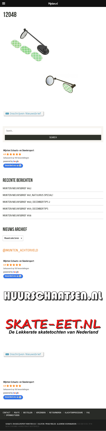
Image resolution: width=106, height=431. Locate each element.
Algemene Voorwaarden (66, 424)
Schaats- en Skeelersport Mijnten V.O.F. (21, 424)
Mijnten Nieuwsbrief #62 (17, 188)
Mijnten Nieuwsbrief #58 (17, 215)
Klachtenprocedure (74, 412)
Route (17, 412)
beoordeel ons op (11, 165)
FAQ (88, 412)
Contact (6, 412)
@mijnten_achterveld (20, 250)
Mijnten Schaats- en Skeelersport (18, 150)
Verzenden (41, 412)
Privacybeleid (50, 424)
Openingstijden (12, 415)
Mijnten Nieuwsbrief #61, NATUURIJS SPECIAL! (28, 195)
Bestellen (27, 412)
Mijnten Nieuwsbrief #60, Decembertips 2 (26, 201)
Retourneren (55, 412)
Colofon (41, 424)
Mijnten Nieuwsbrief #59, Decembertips (25, 208)
